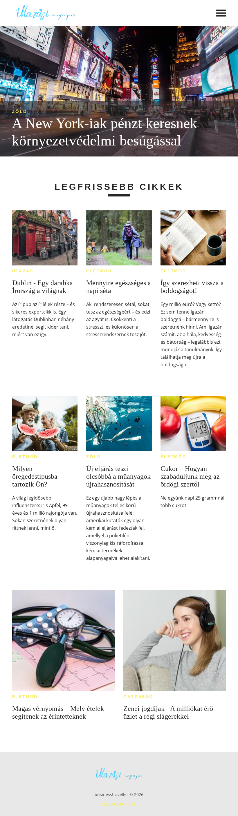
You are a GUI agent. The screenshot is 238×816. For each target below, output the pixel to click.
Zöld (19, 111)
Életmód (99, 271)
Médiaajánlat (119, 804)
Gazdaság (138, 696)
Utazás (22, 271)
